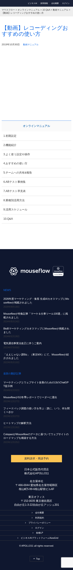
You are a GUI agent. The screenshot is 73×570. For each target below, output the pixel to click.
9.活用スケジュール (15, 209)
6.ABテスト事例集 (14, 181)
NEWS (7, 290)
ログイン (66, 3)
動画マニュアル (31, 44)
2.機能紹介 (9, 145)
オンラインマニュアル (36, 125)
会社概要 (55, 3)
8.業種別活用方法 (14, 200)
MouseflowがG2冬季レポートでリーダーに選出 (30, 397)
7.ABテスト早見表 (14, 191)
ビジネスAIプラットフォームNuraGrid (39, 538)
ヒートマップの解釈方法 (17, 423)
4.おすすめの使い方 (15, 163)
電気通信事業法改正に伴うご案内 (22, 343)
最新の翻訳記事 (12, 373)
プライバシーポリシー (40, 522)
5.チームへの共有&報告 (17, 172)
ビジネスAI (32, 3)
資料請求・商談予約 (36, 458)
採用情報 (44, 3)
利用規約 (39, 517)
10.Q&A (8, 218)
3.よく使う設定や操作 (16, 154)
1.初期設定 (9, 135)
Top (38, 558)
